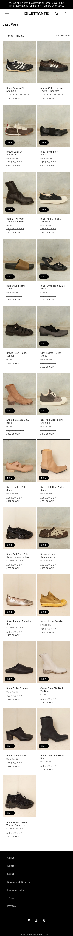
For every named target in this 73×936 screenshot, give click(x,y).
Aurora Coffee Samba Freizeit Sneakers (51, 89)
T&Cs (10, 897)
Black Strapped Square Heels (52, 287)
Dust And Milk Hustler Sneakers (51, 421)
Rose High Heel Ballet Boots (52, 488)
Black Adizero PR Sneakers (15, 89)
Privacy (11, 905)
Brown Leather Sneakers (14, 153)
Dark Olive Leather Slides (16, 287)
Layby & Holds (16, 889)
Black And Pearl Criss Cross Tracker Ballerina (19, 555)
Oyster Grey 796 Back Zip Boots (51, 689)
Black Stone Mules (16, 755)
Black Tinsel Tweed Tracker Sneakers (16, 824)
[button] (7, 14)
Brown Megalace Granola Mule (49, 555)
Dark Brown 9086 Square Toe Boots (15, 220)
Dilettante (33, 934)
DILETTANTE (45, 934)
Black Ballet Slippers (17, 688)
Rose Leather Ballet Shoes (16, 488)
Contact (11, 865)
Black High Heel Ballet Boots (52, 757)
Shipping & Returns (19, 881)
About (10, 857)
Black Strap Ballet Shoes (49, 153)
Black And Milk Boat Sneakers (50, 220)
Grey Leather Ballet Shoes (50, 354)
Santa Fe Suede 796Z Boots (17, 421)
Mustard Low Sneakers (52, 621)
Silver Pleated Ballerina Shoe (19, 622)
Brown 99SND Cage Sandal (17, 354)
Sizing (11, 873)
